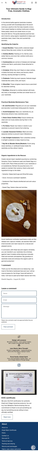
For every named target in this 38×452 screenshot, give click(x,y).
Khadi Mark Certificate (9, 430)
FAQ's (3, 433)
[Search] (6, 3)
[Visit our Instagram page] (19, 365)
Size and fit (5, 438)
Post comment (8, 327)
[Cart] (36, 3)
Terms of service (7, 441)
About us (5, 427)
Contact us (5, 436)
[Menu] (2, 3)
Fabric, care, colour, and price (11, 449)
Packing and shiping (8, 444)
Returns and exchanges (9, 446)
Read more (7, 417)
